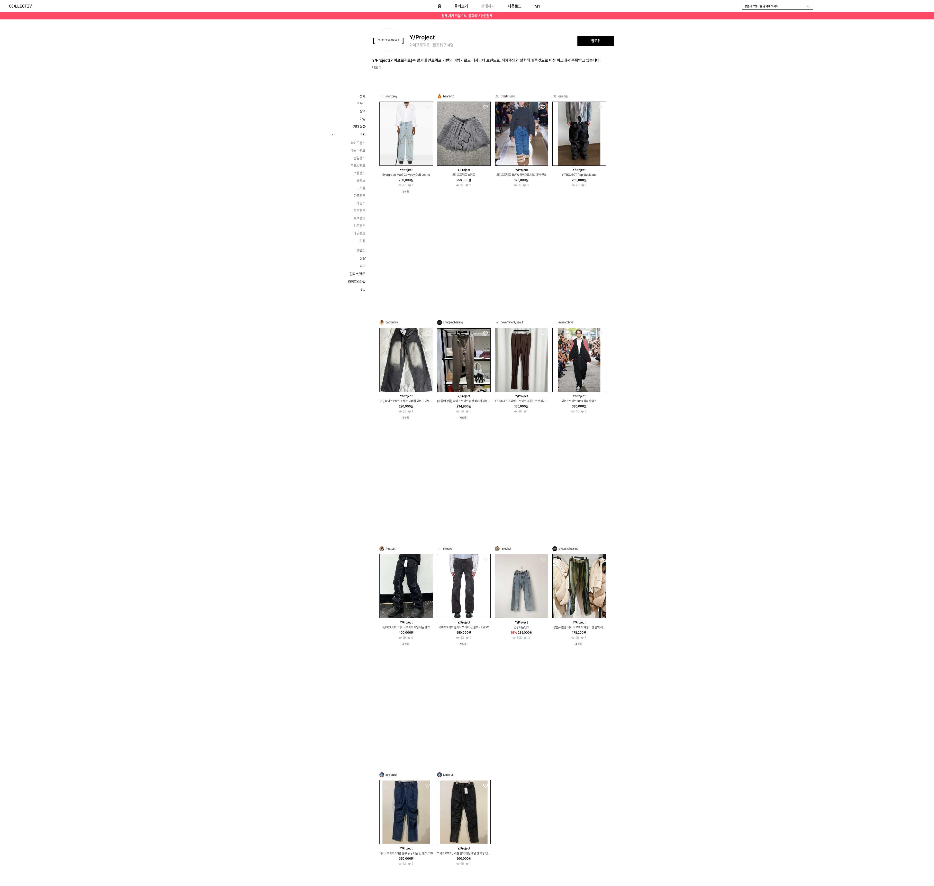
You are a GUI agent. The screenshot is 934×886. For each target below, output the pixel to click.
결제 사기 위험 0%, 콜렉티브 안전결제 (467, 16)
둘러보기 (461, 6)
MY (537, 6)
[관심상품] (428, 107)
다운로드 (514, 6)
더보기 (376, 67)
